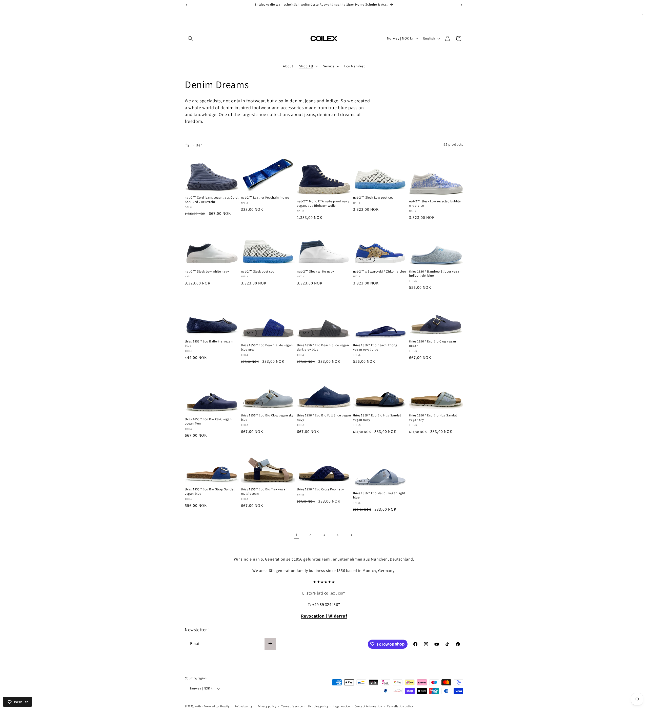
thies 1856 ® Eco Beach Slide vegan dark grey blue (323, 347)
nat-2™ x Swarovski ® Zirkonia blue (379, 272)
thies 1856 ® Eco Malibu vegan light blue (379, 495)
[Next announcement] (461, 5)
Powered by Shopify (217, 706)
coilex (199, 706)
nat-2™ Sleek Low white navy (207, 272)
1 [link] (297, 535)
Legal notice (341, 706)
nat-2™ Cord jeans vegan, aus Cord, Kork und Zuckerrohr (211, 200)
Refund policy (244, 706)
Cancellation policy (400, 706)
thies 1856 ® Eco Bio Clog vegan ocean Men (208, 421)
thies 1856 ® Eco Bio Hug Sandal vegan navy (377, 417)
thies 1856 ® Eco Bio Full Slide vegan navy (324, 417)
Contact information (368, 706)
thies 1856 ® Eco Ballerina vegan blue (209, 343)
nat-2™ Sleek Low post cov (373, 198)
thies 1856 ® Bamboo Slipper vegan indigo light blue (435, 274)
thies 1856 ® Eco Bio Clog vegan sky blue (267, 417)
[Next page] (351, 535)
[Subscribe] (270, 643)
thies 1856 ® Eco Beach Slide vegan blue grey (267, 347)
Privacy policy (267, 706)
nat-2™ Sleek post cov (258, 272)
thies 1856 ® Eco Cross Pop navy (320, 489)
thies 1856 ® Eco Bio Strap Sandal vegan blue (210, 491)
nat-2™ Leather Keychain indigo (265, 198)
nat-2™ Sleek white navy (315, 272)
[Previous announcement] (186, 5)
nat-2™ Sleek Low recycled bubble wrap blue (434, 203)
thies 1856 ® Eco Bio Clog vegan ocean (432, 343)
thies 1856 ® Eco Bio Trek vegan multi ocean (264, 491)
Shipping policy (318, 706)
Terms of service (291, 706)
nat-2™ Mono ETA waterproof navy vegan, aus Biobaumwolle (323, 203)
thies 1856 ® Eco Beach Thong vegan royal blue (375, 347)
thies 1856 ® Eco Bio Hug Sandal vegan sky (433, 417)
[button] (190, 38)
